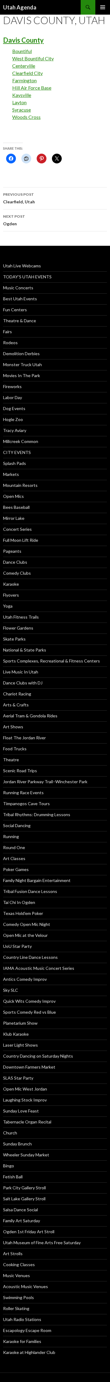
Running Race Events (23, 792)
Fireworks (12, 386)
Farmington (24, 80)
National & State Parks (24, 649)
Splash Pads (14, 463)
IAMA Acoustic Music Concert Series (38, 968)
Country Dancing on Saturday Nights (38, 1056)
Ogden (14, 220)
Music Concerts (18, 287)
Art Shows (13, 726)
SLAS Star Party (18, 1077)
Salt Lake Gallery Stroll (24, 1198)
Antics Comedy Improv (25, 979)
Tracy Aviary (14, 430)
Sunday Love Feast (21, 1110)
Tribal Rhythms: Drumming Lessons (36, 814)
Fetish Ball (13, 1176)
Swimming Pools (18, 1297)
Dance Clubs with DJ (22, 682)
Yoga (8, 606)
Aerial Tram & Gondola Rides (30, 715)
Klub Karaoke (16, 1034)
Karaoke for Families (22, 1341)
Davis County (23, 40)
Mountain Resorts (20, 485)
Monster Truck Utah (22, 364)
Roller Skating (16, 1308)
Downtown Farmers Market (29, 1067)
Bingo (8, 1165)
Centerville (23, 66)
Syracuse (21, 109)
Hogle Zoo (13, 419)
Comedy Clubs (17, 573)
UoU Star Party (17, 946)
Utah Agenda (19, 7)
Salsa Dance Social (20, 1209)
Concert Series (17, 529)
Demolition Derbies (21, 353)
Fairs (7, 331)
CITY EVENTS (17, 452)
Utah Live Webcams (22, 265)
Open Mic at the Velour (25, 935)
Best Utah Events (20, 298)
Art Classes (14, 858)
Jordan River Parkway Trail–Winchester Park (45, 781)
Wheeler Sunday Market (26, 1154)
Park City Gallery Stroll (24, 1187)
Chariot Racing (17, 693)
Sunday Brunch (17, 1143)
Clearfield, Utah (19, 198)
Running (11, 836)
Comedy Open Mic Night (26, 924)
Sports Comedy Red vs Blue (29, 1012)
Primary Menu (102, 7)
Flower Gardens (18, 627)
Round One (14, 847)
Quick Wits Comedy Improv (29, 1001)
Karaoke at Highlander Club (29, 1352)
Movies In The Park (21, 375)
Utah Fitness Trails (21, 617)
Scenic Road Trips (20, 770)
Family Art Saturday (21, 1220)
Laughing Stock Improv (25, 1099)
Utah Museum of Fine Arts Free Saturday (42, 1242)
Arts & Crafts (16, 704)
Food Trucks (15, 748)
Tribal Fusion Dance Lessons (30, 891)
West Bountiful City (33, 58)
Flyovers (11, 595)
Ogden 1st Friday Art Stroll (28, 1231)
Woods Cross (26, 117)
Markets (11, 474)
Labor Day (12, 397)
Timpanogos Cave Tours (26, 803)
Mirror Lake (13, 518)
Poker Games (16, 869)
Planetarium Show (20, 1023)
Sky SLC (10, 990)
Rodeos (10, 342)
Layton (19, 102)
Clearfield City (27, 73)
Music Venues (16, 1275)
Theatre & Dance (19, 320)
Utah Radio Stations (22, 1319)
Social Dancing (17, 825)
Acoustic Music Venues (25, 1286)
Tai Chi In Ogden (19, 902)
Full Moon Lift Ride (20, 540)
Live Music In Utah (20, 671)
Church (10, 1132)
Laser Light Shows (20, 1045)
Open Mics (13, 496)
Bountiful (22, 51)
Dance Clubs (15, 562)
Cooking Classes (19, 1264)
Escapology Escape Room (27, 1330)
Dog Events (14, 408)
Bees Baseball (16, 507)
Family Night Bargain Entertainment (37, 880)
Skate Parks (14, 638)
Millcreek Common (20, 441)
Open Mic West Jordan (25, 1088)
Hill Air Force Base (31, 88)
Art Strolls (13, 1253)
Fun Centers (15, 309)
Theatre (11, 759)
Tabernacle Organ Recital (27, 1121)
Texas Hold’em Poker (23, 913)
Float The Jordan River (24, 737)
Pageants (12, 551)
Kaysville (21, 95)
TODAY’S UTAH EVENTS (27, 276)
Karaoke (11, 584)
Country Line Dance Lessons (30, 957)
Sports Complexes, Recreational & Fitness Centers (51, 660)
